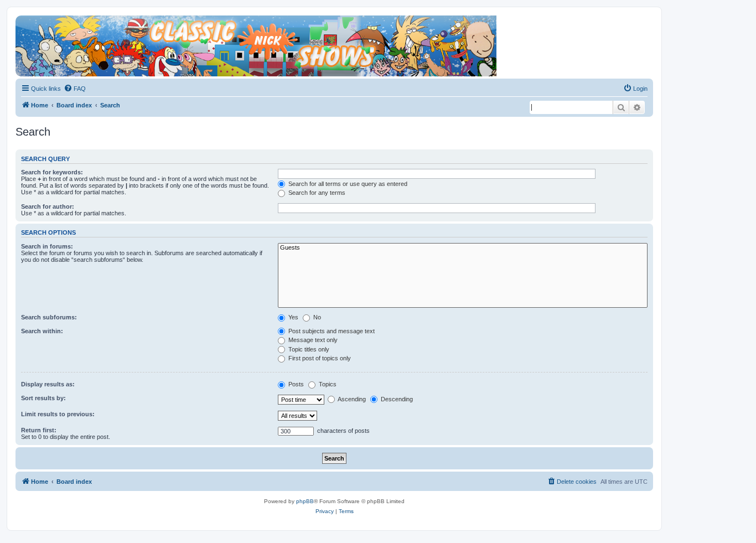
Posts (295, 384)
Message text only (312, 340)
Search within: (42, 331)
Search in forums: (47, 246)
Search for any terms (316, 192)
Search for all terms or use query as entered (347, 183)
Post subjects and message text (331, 331)
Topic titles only (308, 349)
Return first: (38, 430)
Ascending (351, 399)
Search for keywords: (52, 172)
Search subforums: (49, 317)
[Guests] (462, 248)
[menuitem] (75, 88)
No (316, 317)
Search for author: (47, 206)
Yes (292, 317)
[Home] (334, 26)
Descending (396, 399)
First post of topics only (319, 358)
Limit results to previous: (58, 414)
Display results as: (48, 384)
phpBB (305, 501)
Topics (326, 384)
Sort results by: (43, 398)
